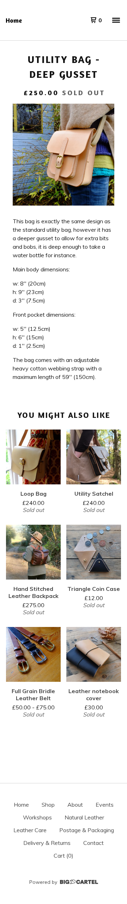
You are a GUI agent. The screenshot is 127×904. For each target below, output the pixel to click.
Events (105, 804)
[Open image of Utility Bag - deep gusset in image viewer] (63, 155)
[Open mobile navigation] (116, 20)
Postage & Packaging (86, 830)
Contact (93, 842)
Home (14, 20)
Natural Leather (84, 817)
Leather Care (30, 830)
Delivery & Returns (47, 842)
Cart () (63, 855)
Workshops (37, 817)
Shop (48, 804)
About (75, 804)
